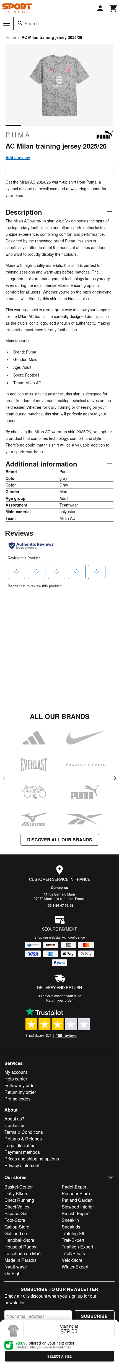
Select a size (59, 1356)
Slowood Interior (78, 1206)
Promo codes (17, 1098)
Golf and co (15, 1233)
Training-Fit (73, 1233)
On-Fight (13, 1273)
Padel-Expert (74, 1187)
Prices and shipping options (31, 1158)
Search (32, 23)
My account (15, 1072)
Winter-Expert (75, 1266)
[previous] (4, 778)
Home (11, 37)
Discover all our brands (59, 839)
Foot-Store (14, 1220)
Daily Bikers (16, 1193)
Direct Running (19, 1200)
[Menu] (6, 23)
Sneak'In (70, 1220)
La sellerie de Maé (22, 1253)
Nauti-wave (15, 1266)
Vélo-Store (72, 1260)
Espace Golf (16, 1213)
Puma (18, 134)
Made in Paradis (20, 1260)
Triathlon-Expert (77, 1246)
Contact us (59, 887)
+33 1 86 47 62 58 (59, 905)
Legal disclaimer (20, 1145)
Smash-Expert (76, 1213)
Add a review (18, 157)
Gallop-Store (16, 1226)
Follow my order (20, 1085)
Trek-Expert (73, 1240)
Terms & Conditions (23, 1132)
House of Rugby (20, 1246)
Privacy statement (21, 1165)
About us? (14, 1118)
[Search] (20, 23)
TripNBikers (73, 1253)
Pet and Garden (77, 1200)
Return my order (20, 1092)
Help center (15, 1078)
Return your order (59, 1000)
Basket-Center (18, 1187)
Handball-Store (19, 1240)
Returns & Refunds (23, 1138)
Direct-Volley (16, 1206)
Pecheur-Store (76, 1193)
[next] (115, 778)
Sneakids (71, 1226)
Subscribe (94, 1316)
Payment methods (22, 1152)
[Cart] (113, 8)
